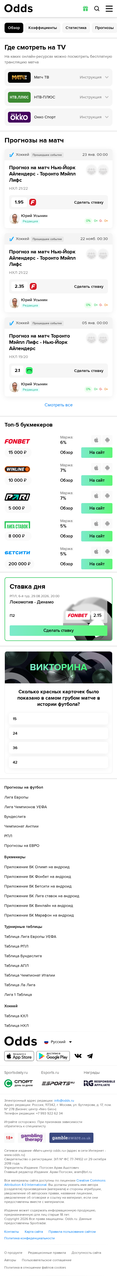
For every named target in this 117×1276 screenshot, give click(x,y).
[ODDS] (18, 8)
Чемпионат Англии (21, 826)
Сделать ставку (58, 630)
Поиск (97, 8)
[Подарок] (85, 8)
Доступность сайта (86, 1253)
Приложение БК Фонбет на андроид (37, 876)
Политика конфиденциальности (29, 1238)
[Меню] (109, 9)
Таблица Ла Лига (19, 985)
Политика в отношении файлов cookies (35, 1267)
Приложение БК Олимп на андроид (37, 867)
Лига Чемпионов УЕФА (25, 807)
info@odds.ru (64, 1101)
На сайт (97, 452)
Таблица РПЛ (16, 946)
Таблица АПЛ (16, 965)
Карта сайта (34, 1232)
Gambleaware (71, 1138)
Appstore (19, 1056)
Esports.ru (58, 1083)
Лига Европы (16, 797)
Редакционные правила (47, 1253)
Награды (99, 1083)
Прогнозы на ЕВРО (21, 845)
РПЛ (8, 836)
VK (78, 1056)
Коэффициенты (42, 27)
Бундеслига (15, 816)
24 (15, 733)
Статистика (76, 27)
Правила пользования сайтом (72, 1232)
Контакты (11, 1232)
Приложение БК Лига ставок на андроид (41, 896)
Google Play (53, 1056)
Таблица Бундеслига (23, 956)
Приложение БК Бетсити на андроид (38, 886)
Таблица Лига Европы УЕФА (30, 936)
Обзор (14, 27)
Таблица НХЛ (16, 1025)
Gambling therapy (32, 1138)
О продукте (13, 1253)
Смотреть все (59, 405)
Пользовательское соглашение (47, 1260)
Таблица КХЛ (16, 1016)
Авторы (10, 1260)
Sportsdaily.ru (18, 1083)
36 (15, 747)
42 (15, 762)
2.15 (97, 615)
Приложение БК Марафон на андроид (39, 915)
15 (14, 718)
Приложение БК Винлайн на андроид (38, 905)
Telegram (90, 1056)
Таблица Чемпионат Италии (29, 975)
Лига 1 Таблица (18, 994)
